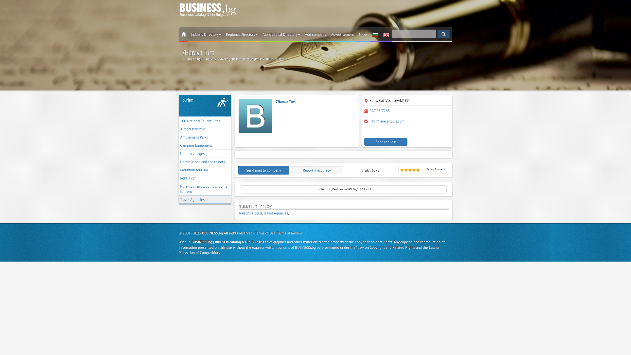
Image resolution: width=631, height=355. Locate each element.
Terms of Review (289, 233)
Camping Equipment (196, 145)
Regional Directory (240, 34)
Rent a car (188, 178)
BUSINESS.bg (212, 233)
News (363, 34)
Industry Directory (205, 34)
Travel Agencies (192, 199)
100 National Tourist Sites (200, 121)
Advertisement (342, 34)
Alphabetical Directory (280, 34)
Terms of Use (265, 233)
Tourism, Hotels (250, 213)
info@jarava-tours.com (386, 121)
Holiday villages (192, 153)
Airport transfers (193, 129)
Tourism (187, 100)
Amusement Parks (194, 137)
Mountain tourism (194, 170)
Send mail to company (263, 170)
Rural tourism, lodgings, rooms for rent (203, 189)
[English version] (386, 34)
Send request (386, 142)
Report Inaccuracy (317, 170)
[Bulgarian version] (375, 34)
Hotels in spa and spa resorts (202, 162)
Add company (315, 34)
